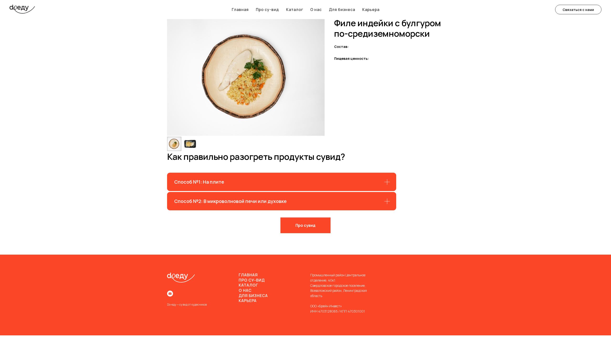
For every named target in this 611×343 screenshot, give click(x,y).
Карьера (370, 9)
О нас (316, 9)
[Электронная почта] (170, 294)
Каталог (294, 9)
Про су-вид (267, 9)
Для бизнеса (342, 9)
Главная (240, 9)
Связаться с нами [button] (578, 9)
